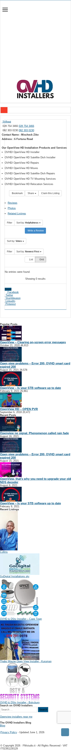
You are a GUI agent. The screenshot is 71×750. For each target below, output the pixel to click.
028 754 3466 (26, 126)
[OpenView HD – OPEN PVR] (11, 399)
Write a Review (35, 230)
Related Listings (17, 213)
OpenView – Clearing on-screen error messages (33, 342)
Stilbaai (6, 121)
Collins (4, 551)
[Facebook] (4, 728)
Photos (12, 208)
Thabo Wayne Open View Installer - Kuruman (25, 661)
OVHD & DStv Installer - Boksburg (19, 702)
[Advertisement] (35, 41)
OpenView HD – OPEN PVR (19, 409)
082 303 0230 (26, 130)
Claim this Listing (50, 193)
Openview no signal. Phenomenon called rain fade (34, 433)
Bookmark (17, 193)
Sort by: (27, 222)
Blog (2, 725)
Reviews (12, 202)
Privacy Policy (8, 732)
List (31, 259)
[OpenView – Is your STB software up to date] (11, 378)
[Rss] (1, 728)
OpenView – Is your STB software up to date (30, 388)
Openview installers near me (16, 716)
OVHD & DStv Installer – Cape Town (21, 618)
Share (31, 193)
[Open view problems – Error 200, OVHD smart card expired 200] (11, 354)
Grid (41, 259)
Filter (9, 222)
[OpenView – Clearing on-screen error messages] (11, 332)
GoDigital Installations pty (14, 576)
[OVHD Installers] (35, 88)
